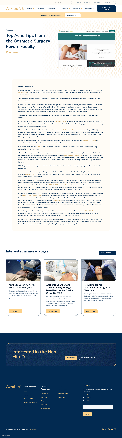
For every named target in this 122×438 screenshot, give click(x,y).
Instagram (44, 404)
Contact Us (106, 2)
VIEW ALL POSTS (107, 253)
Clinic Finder (96, 2)
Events (26, 395)
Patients (78, 2)
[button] (30, 9)
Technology (41, 8)
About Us (87, 2)
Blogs (42, 401)
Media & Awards (28, 398)
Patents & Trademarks (30, 402)
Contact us (44, 393)
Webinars (44, 397)
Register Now (72, 15)
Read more (15, 311)
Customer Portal (63, 393)
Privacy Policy (34, 429)
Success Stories (46, 408)
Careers (26, 406)
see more (71, 358)
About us (26, 391)
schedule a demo (106, 8)
